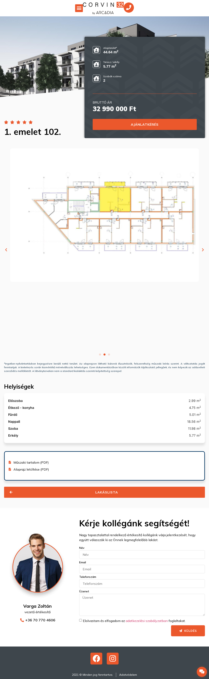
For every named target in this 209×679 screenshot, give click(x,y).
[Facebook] (96, 658)
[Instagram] (113, 658)
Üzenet (84, 591)
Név (81, 548)
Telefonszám (87, 577)
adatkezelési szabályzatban (147, 621)
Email (82, 562)
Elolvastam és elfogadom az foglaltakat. (134, 621)
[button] (79, 8)
